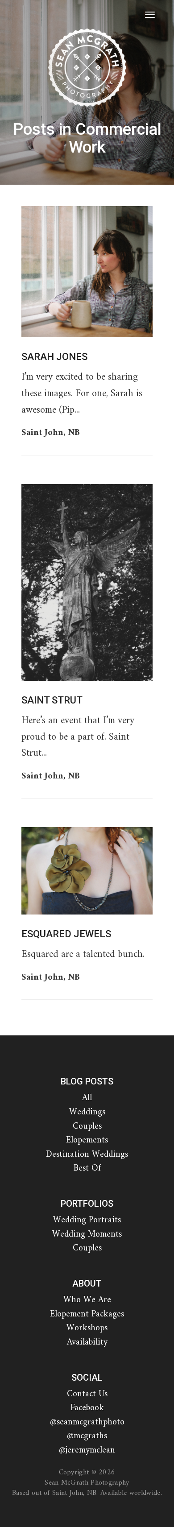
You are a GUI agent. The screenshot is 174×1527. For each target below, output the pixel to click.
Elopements (87, 1140)
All (87, 1098)
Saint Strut (52, 700)
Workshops (87, 1328)
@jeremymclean (87, 1450)
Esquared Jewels (66, 933)
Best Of (87, 1168)
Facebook (87, 1408)
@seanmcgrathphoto (87, 1422)
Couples (87, 1126)
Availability (87, 1342)
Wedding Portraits (87, 1220)
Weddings (87, 1112)
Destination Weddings (87, 1155)
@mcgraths (87, 1436)
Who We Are (87, 1300)
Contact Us (87, 1394)
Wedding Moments (87, 1234)
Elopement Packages (87, 1314)
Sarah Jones (54, 356)
